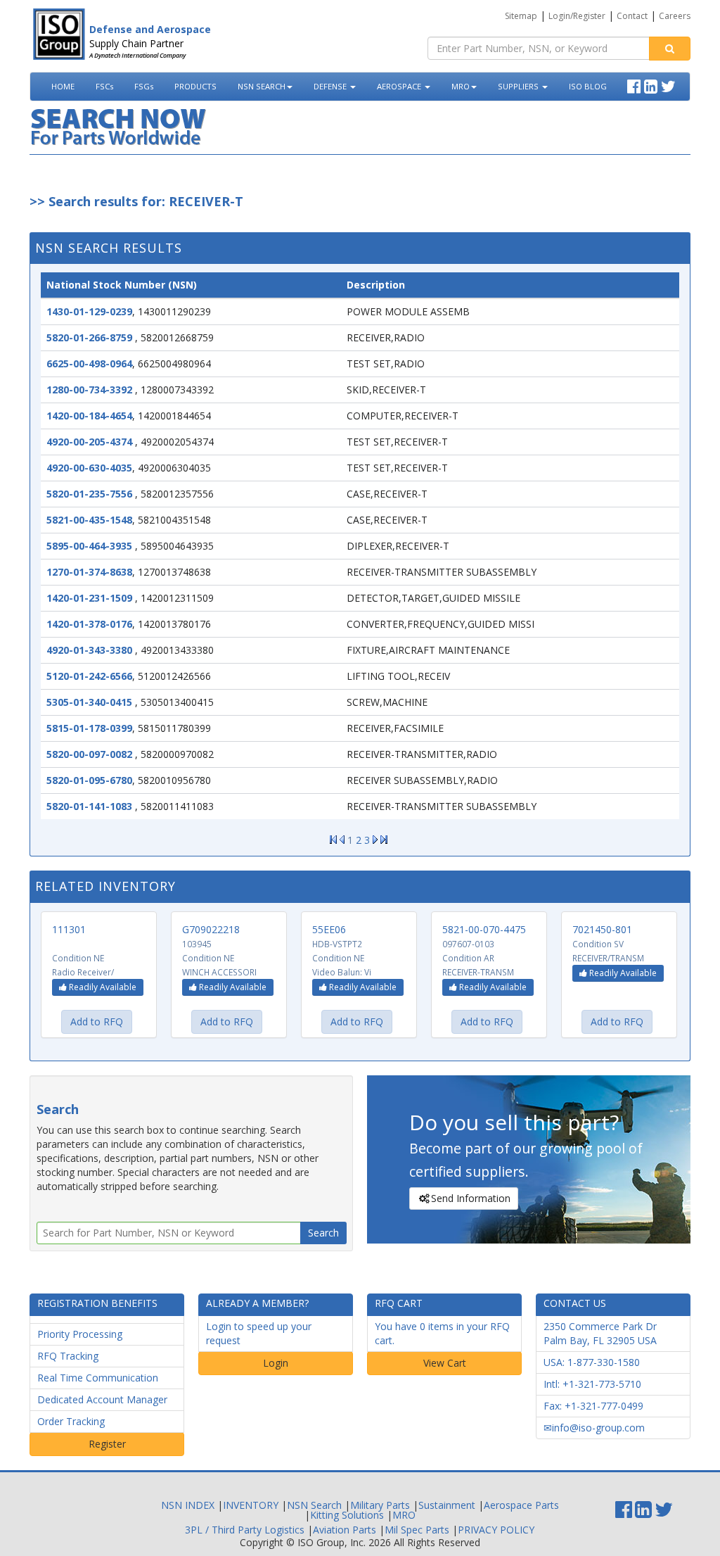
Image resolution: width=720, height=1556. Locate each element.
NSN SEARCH (261, 86)
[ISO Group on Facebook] (635, 84)
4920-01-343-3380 (89, 650)
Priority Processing (79, 1334)
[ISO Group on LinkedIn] (652, 84)
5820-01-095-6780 (89, 780)
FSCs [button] (104, 86)
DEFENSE (331, 86)
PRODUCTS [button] (195, 86)
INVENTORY (250, 1505)
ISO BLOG (588, 86)
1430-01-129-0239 (89, 311)
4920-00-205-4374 (89, 441)
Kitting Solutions (347, 1515)
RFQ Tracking (67, 1355)
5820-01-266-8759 (89, 337)
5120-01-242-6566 (89, 676)
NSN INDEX (187, 1505)
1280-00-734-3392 (89, 389)
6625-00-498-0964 (89, 363)
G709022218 (211, 929)
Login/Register (576, 16)
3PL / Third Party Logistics (244, 1529)
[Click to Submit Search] (669, 49)
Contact (632, 16)
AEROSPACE (400, 86)
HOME (63, 86)
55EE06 (329, 929)
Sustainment (446, 1505)
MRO (460, 86)
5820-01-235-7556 (89, 493)
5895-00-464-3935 (89, 545)
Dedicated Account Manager (102, 1399)
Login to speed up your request (258, 1333)
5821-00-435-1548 (89, 519)
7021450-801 (602, 929)
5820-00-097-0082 (89, 754)
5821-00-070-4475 (484, 929)
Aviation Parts (344, 1529)
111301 (69, 929)
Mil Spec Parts (417, 1529)
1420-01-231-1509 (89, 598)
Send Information (470, 1198)
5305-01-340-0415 (89, 702)
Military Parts (380, 1505)
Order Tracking (71, 1421)
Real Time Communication (97, 1377)
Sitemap (521, 16)
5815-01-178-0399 (89, 728)
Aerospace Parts (521, 1505)
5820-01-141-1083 (89, 806)
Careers (674, 16)
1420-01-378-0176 (89, 624)
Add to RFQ (96, 1021)
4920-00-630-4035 (89, 467)
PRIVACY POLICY (496, 1529)
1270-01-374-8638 (89, 571)
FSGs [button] (143, 86)
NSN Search (314, 1505)
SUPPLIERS (519, 86)
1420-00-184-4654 (89, 415)
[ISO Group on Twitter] (670, 84)
